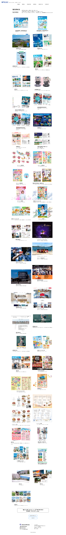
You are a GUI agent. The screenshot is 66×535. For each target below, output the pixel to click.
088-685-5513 (24, 526)
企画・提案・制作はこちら (33, 515)
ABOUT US (41, 4)
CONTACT (47, 4)
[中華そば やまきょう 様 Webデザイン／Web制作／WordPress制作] (21, 243)
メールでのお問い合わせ (24, 529)
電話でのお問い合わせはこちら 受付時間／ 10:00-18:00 (33, 510)
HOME (18, 4)
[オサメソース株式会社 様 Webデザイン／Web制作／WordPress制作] (42, 243)
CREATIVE (29, 4)
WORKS (34, 4)
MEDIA (23, 4)
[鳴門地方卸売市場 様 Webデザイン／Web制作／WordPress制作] (42, 265)
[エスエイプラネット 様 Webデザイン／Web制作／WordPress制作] (42, 288)
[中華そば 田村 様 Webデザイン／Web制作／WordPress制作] (21, 265)
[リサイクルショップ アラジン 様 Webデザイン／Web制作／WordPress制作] (42, 222)
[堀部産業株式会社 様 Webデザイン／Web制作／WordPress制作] (21, 288)
